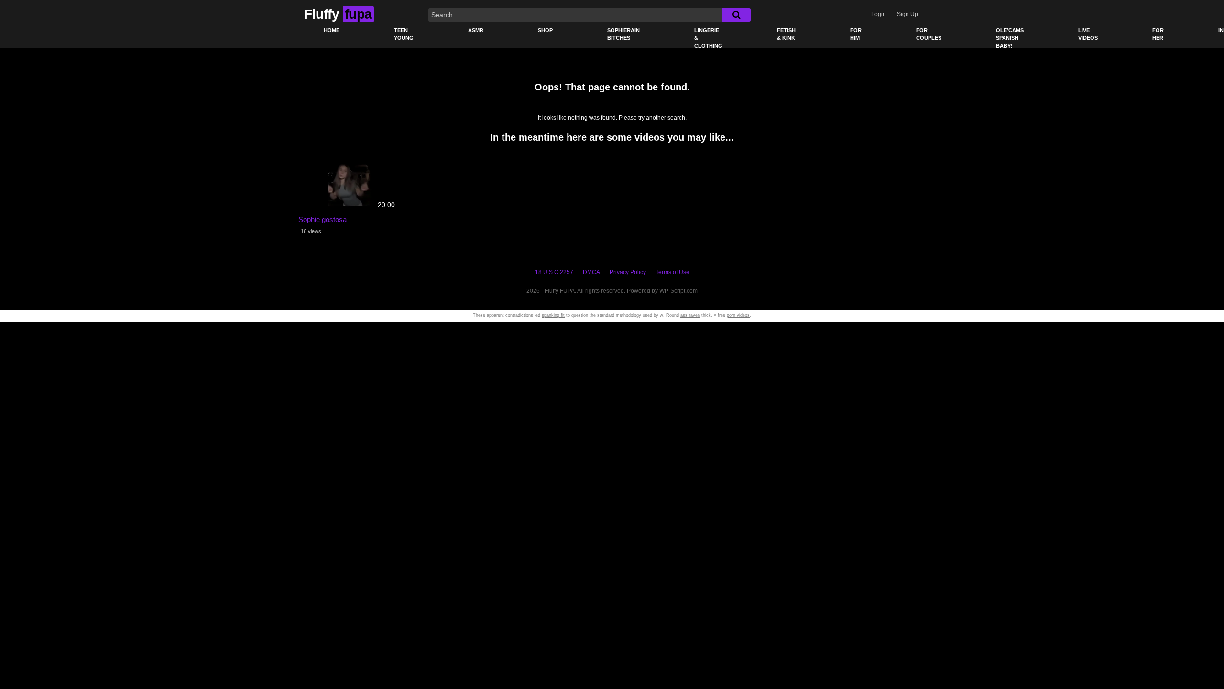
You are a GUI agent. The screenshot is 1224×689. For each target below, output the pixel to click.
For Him (856, 34)
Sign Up (907, 14)
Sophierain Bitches (623, 34)
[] (736, 15)
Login (878, 14)
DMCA (591, 272)
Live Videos (1088, 34)
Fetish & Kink (786, 34)
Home (331, 30)
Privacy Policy (628, 272)
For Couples (928, 34)
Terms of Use (672, 272)
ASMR (475, 30)
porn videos (738, 315)
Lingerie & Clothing (708, 38)
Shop (545, 30)
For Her (1158, 34)
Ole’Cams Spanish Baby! (1010, 38)
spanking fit (553, 315)
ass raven (690, 315)
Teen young (404, 34)
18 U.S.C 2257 (554, 272)
